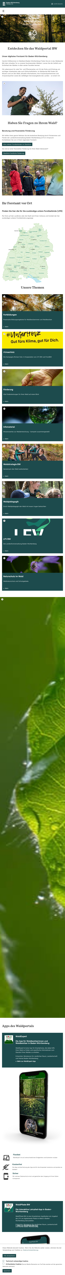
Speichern (7, 1271)
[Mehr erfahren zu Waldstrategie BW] (32, 471)
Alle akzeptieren (9, 1256)
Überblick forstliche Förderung (13, 153)
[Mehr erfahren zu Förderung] (32, 396)
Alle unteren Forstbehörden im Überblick (17, 144)
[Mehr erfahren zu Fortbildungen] (32, 321)
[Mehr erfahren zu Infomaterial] (32, 433)
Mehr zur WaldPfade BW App (27, 1226)
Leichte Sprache (58, 3)
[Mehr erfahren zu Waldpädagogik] (32, 508)
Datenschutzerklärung (30, 1250)
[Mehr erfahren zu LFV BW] (32, 545)
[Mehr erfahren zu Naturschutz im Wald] (32, 583)
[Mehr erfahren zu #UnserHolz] (32, 358)
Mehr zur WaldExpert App (26, 1061)
